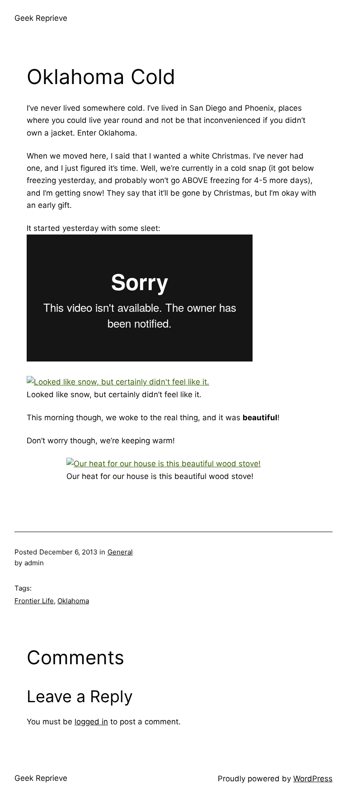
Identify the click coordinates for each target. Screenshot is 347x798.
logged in (91, 721)
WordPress (313, 778)
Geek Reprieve (40, 18)
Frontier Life (34, 600)
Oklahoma (73, 600)
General (120, 552)
